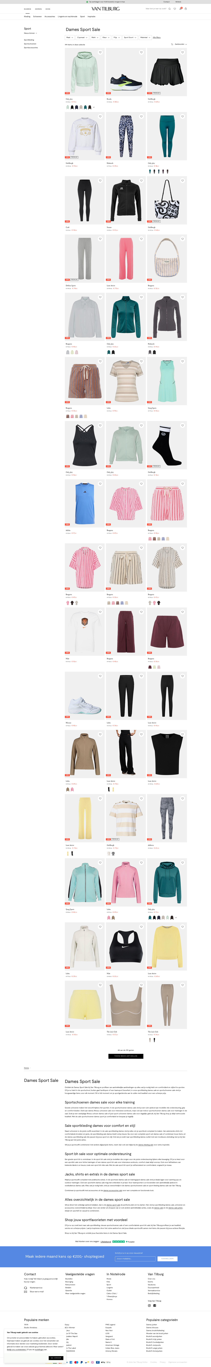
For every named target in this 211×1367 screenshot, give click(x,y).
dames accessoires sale (112, 1190)
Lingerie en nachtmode (67, 16)
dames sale (158, 1208)
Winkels (178, 2)
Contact (167, 2)
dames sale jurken (176, 1208)
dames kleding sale (145, 1145)
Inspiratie (91, 16)
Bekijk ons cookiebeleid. (16, 1350)
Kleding (27, 16)
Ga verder (56, 1358)
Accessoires (50, 16)
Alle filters (157, 37)
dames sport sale (113, 1205)
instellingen (39, 1350)
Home (26, 1068)
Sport (82, 16)
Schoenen (37, 16)
